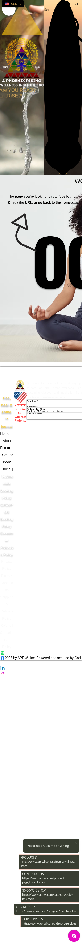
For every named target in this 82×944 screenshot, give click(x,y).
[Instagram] (41, 673)
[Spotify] (41, 653)
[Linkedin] (41, 668)
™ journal (6, 412)
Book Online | (7, 469)
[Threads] (41, 663)
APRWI (20, 373)
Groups (7, 455)
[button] (63, 152)
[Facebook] (41, 658)
